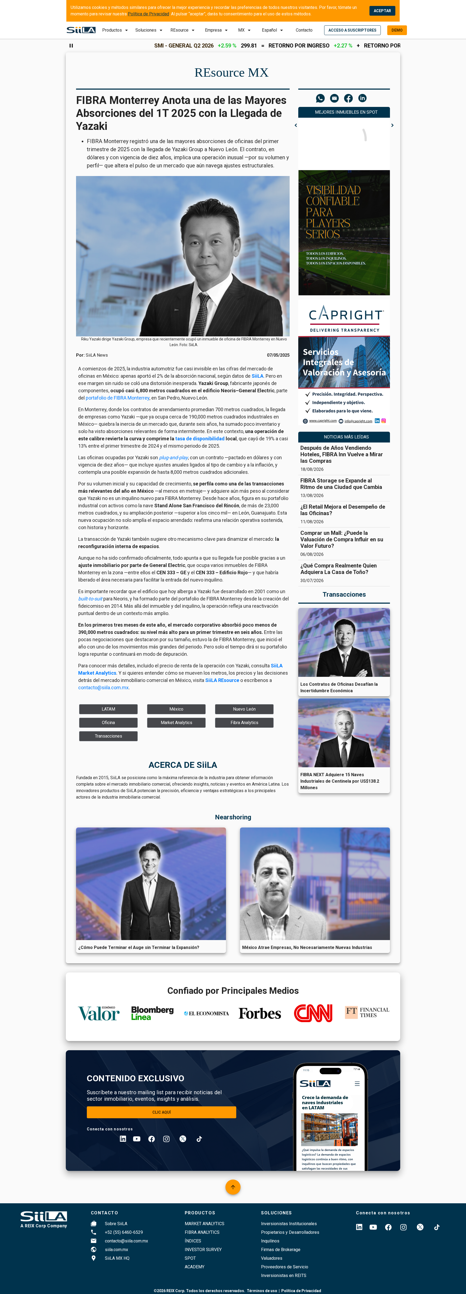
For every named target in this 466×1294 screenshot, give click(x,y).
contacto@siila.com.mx (126, 1241)
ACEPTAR (382, 11)
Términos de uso (262, 1291)
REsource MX (231, 72)
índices (193, 1241)
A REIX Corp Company (43, 1225)
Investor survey (203, 1249)
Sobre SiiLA (116, 1223)
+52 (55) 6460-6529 (124, 1232)
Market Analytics (204, 1223)
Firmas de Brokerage (280, 1249)
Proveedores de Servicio (284, 1266)
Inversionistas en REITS (283, 1275)
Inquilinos (270, 1241)
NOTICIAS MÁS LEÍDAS (346, 437)
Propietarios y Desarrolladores (290, 1232)
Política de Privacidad (148, 13)
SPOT (190, 1258)
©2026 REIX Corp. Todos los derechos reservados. (199, 1291)
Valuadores (271, 1258)
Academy (194, 1266)
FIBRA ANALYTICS (202, 1232)
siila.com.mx (116, 1249)
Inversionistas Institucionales (289, 1223)
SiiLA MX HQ (117, 1258)
